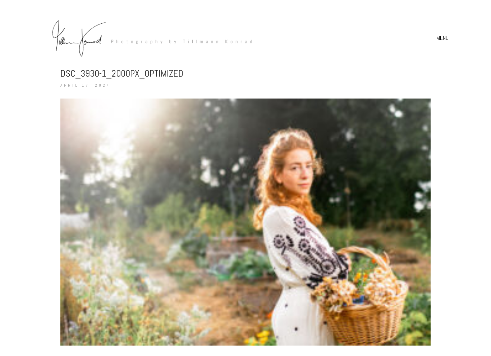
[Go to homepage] (148, 38)
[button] (443, 38)
